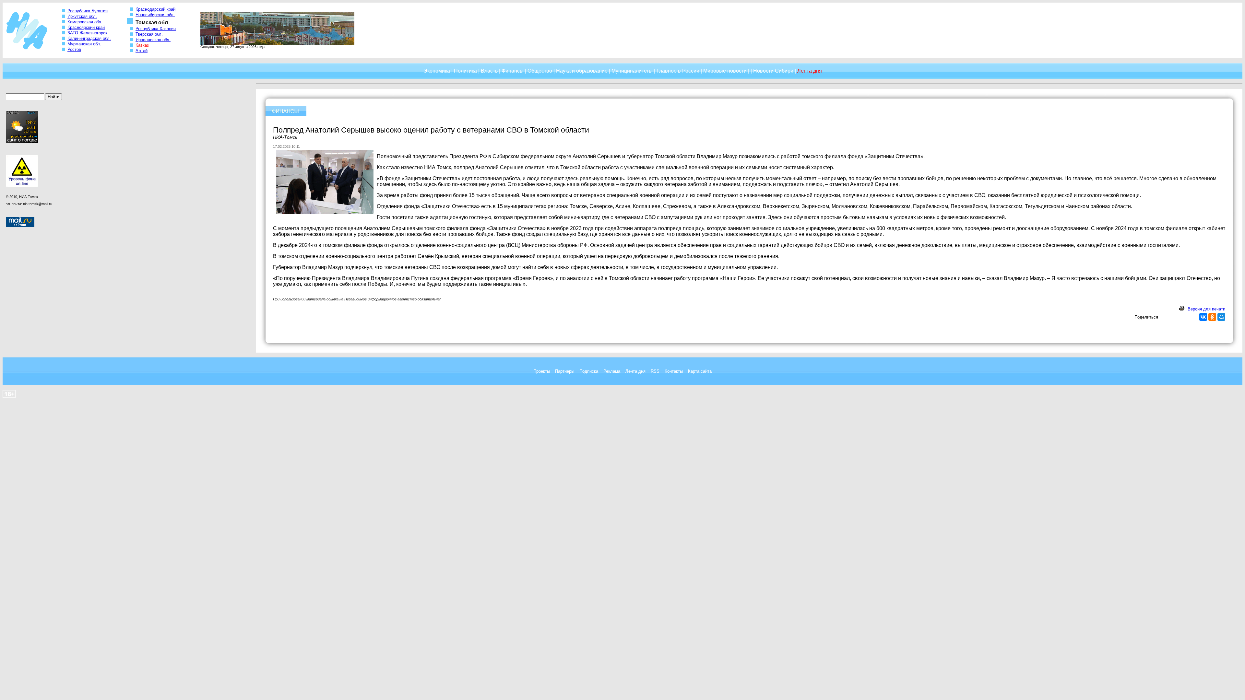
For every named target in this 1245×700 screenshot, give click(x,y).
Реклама (611, 371)
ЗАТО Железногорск (87, 32)
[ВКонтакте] (1203, 317)
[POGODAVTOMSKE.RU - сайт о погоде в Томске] (22, 142)
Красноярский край (86, 27)
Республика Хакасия (156, 28)
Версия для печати (1206, 309)
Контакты (674, 371)
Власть (489, 71)
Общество (540, 71)
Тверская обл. (149, 34)
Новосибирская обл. (155, 14)
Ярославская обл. (153, 39)
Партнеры (564, 371)
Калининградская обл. (89, 38)
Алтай (142, 50)
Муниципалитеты (632, 71)
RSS (655, 371)
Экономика (436, 71)
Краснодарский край (155, 9)
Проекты (541, 371)
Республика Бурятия (87, 10)
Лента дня (635, 371)
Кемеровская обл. (84, 21)
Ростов (74, 49)
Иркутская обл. (82, 16)
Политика (465, 71)
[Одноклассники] (1212, 317)
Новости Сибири (773, 71)
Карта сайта (700, 371)
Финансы (513, 71)
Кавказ (142, 45)
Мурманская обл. (84, 43)
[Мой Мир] (1221, 317)
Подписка (588, 371)
